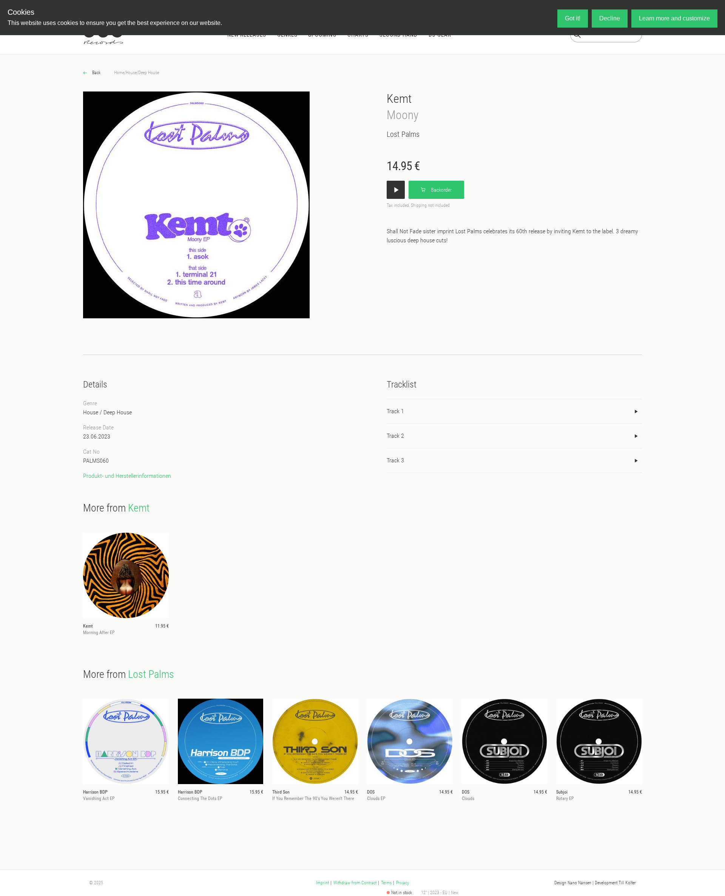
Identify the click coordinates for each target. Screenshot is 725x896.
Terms (386, 882)
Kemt (399, 98)
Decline (609, 18)
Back (95, 72)
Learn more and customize (674, 18)
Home (119, 72)
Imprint (322, 882)
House (131, 72)
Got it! (572, 18)
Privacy (402, 882)
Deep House (148, 72)
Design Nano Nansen (572, 882)
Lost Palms (403, 134)
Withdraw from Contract (354, 882)
